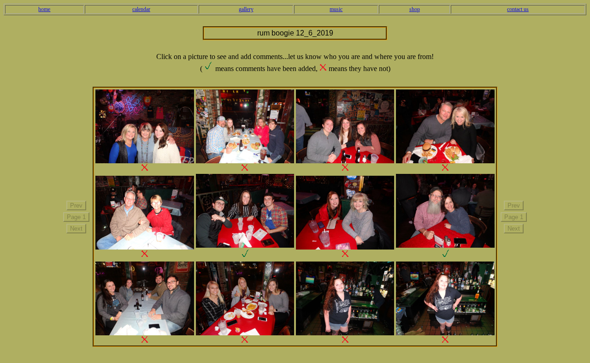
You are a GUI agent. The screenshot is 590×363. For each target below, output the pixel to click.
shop (414, 9)
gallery (246, 9)
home (44, 9)
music (336, 9)
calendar (141, 9)
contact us (518, 9)
